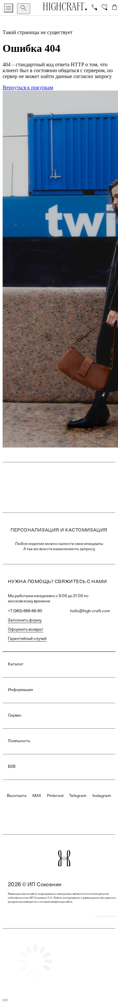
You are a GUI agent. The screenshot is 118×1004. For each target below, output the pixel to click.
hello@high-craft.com (90, 611)
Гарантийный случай (27, 639)
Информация (20, 690)
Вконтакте (17, 796)
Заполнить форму (25, 620)
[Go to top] (5, 1000)
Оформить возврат (25, 630)
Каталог (15, 664)
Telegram (78, 796)
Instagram (101, 796)
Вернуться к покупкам (28, 87)
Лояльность (19, 741)
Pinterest (55, 796)
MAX (36, 796)
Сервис (15, 716)
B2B (11, 767)
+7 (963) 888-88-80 (25, 611)
